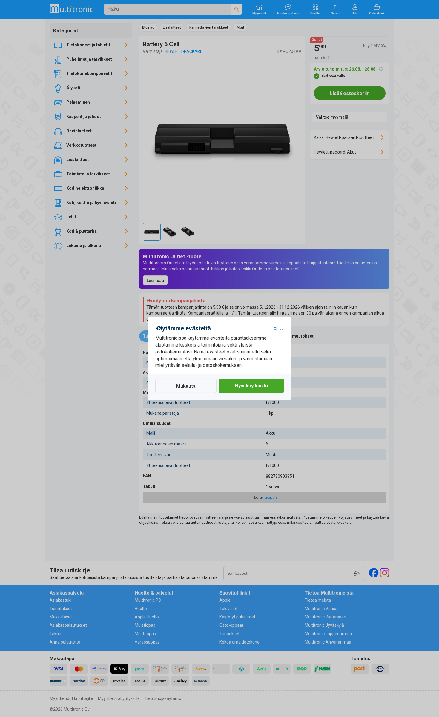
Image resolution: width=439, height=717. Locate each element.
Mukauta (186, 386)
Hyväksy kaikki (251, 386)
